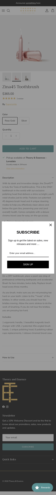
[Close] (50, 225)
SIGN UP (28, 264)
